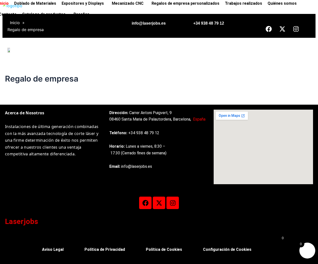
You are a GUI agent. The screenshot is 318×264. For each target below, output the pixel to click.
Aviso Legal (53, 249)
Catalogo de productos (44, 14)
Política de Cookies (164, 249)
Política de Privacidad (104, 249)
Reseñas (81, 14)
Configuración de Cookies (227, 249)
